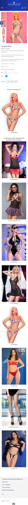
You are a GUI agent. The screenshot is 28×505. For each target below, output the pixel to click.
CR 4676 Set (14, 386)
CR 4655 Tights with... (14, 427)
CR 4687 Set (14, 468)
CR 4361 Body (14, 262)
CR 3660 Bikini (14, 132)
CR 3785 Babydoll (14, 179)
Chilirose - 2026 (5, 501)
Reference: (3, 48)
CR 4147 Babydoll (14, 303)
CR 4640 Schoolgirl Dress (14, 220)
